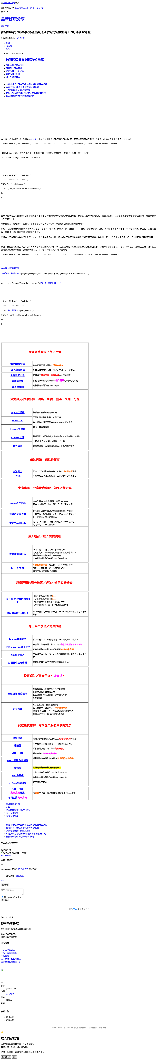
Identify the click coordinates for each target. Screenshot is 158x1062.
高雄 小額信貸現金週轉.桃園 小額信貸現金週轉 (26, 84)
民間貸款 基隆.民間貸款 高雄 (25, 59)
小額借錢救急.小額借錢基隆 (18, 90)
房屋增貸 (35, 139)
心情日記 (21, 38)
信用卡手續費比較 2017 (50, 283)
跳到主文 (5, 26)
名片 (8, 49)
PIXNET (60, 1028)
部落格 (9, 46)
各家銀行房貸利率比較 (11, 962)
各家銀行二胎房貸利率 (11, 959)
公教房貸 (5, 956)
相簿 (8, 43)
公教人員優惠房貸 (9, 953)
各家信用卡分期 (13, 74)
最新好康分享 (13, 19)
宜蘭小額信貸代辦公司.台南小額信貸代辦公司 (26, 93)
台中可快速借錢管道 (10, 268)
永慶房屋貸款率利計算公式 (18, 810)
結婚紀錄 (20, 876)
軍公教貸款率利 (13, 804)
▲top (3, 880)
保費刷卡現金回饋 (14, 68)
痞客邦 (21, 869)
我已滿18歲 (6, 1057)
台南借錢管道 (12, 816)
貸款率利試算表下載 (15, 65)
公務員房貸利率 (8, 950)
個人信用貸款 (12, 813)
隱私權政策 (93, 1028)
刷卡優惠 (12, 310)
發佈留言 (5, 900)
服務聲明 (102, 1028)
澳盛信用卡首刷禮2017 (11, 273)
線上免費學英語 (13, 77)
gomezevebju (6, 855)
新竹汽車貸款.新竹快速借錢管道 (20, 96)
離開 (14, 1057)
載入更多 (5, 885)
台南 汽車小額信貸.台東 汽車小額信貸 (22, 87)
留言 (27, 869)
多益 (8, 807)
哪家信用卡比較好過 (15, 71)
